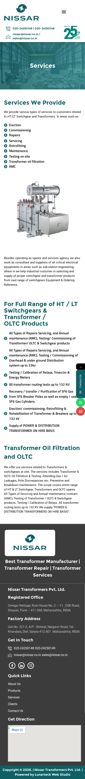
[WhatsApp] (80, 402)
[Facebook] (12, 665)
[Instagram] (30, 665)
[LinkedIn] (21, 665)
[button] (63, 11)
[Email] (80, 411)
